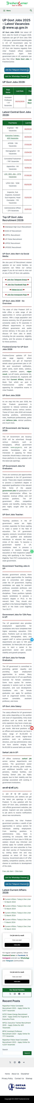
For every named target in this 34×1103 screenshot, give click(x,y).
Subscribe (17, 945)
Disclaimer (25, 1074)
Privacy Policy (7, 1078)
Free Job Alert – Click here (12, 871)
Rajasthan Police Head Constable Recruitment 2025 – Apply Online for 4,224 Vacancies (16, 1042)
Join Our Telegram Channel (15, 70)
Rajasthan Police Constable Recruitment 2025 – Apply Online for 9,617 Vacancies (16, 1008)
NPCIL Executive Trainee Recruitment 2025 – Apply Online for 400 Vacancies (16, 1025)
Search (5, 1050)
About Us (15, 1074)
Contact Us (19, 1078)
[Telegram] (32, 639)
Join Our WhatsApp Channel (16, 76)
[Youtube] (32, 728)
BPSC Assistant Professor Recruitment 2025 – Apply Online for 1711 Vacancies (16, 1033)
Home (7, 1074)
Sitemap (29, 1078)
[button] (31, 10)
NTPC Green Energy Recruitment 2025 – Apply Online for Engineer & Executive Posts (15, 1016)
